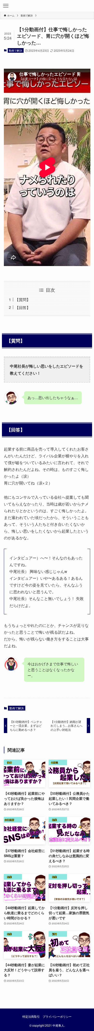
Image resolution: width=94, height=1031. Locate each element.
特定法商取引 (31, 1016)
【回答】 (22, 307)
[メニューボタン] (6, 6)
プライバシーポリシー (57, 1016)
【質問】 (22, 299)
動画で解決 (15, 50)
